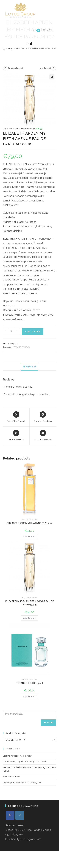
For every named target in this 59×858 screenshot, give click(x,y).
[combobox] (29, 740)
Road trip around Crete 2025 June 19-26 (22, 782)
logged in (24, 394)
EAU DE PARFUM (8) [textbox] (28, 740)
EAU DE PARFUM (22, 347)
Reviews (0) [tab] (29, 366)
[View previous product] (5, 68)
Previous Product (15, 68)
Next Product (45, 68)
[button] (51, 76)
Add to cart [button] (29, 536)
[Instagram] (19, 815)
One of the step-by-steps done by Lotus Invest (24, 761)
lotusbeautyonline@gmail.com (23, 839)
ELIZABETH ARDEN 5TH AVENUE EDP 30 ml (29, 523)
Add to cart (32, 332)
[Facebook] (10, 815)
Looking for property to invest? (17, 756)
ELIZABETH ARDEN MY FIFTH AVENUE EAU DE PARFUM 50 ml (29, 603)
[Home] (4, 48)
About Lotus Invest (11, 777)
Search (48, 722)
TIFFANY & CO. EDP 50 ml (29, 683)
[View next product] (54, 68)
